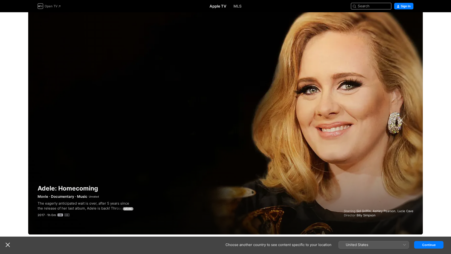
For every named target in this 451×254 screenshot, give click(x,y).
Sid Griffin (363, 211)
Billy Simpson (366, 215)
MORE (128, 208)
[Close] (8, 245)
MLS (237, 6)
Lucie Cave (405, 211)
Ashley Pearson (384, 211)
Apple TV (218, 6)
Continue (429, 245)
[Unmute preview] (410, 21)
